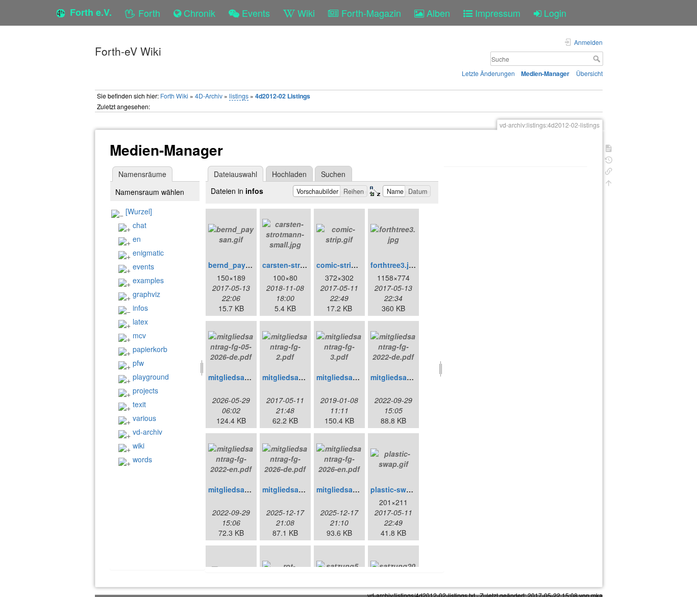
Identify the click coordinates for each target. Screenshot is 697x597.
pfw (138, 363)
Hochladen (289, 174)
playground (151, 376)
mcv (139, 335)
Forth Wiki (174, 95)
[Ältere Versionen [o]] (608, 159)
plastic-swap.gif (398, 489)
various (144, 418)
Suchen (333, 174)
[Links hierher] (608, 170)
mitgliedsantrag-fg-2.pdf (304, 377)
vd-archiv (147, 432)
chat (139, 225)
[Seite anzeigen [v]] (608, 147)
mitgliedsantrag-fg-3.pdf (358, 377)
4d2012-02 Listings (282, 96)
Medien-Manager (545, 73)
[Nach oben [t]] (608, 182)
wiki (138, 445)
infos (140, 308)
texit (139, 404)
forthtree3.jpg (394, 265)
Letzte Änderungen (488, 73)
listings (238, 95)
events (143, 266)
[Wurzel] (139, 211)
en (137, 239)
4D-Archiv (208, 95)
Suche (598, 58)
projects (145, 390)
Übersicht (589, 73)
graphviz (146, 294)
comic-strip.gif (341, 265)
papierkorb (150, 349)
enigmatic (148, 252)
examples (148, 280)
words (142, 459)
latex (140, 321)
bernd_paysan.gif (238, 265)
